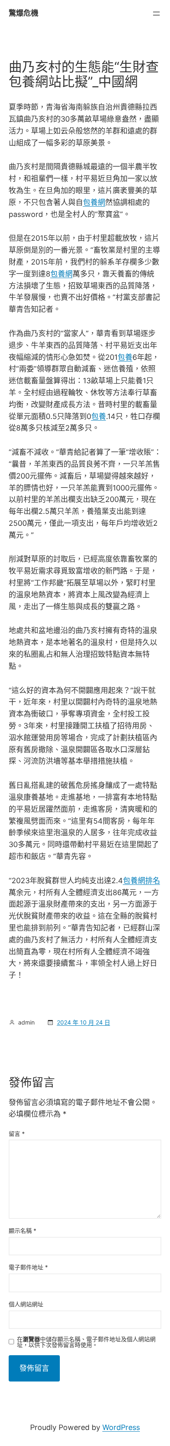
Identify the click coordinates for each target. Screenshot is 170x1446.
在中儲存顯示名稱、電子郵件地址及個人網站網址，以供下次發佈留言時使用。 (86, 1342)
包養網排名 (141, 880)
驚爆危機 (23, 13)
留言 (17, 1133)
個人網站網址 (26, 1304)
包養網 (94, 202)
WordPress (121, 1427)
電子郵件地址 (28, 1267)
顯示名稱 (22, 1230)
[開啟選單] (156, 13)
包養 (125, 357)
